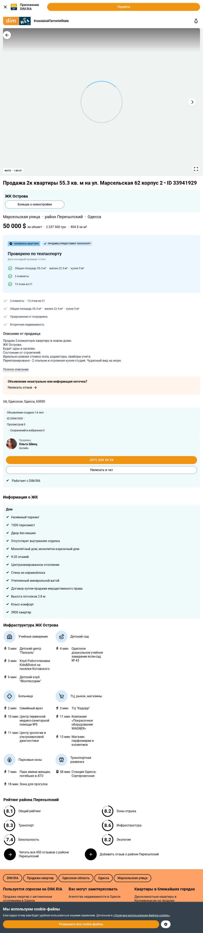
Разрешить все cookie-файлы (81, 924)
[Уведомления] (196, 21)
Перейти (123, 7)
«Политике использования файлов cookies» (141, 915)
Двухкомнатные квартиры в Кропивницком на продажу (155, 898)
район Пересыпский (64, 216)
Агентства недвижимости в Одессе (94, 897)
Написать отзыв (20, 387)
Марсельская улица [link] (22, 216)
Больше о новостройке (35, 204)
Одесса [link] (94, 216)
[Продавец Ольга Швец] (11, 443)
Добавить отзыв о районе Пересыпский (129, 854)
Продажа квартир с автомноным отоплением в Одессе (27, 898)
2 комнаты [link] (17, 300)
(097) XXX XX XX (102, 460)
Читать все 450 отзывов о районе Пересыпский (44, 854)
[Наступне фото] (192, 102)
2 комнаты (22, 276)
